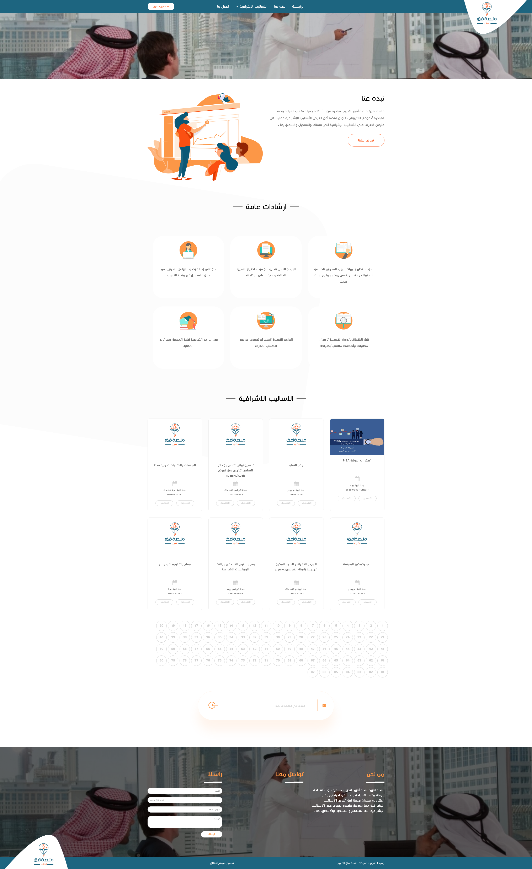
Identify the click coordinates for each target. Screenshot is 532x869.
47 (313, 649)
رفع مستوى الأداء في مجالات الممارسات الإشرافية (236, 567)
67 (313, 660)
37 (196, 637)
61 (382, 660)
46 (324, 649)
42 (371, 649)
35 (220, 637)
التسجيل (367, 498)
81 (382, 672)
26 (324, 637)
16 (208, 625)
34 (231, 637)
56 (208, 649)
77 (196, 660)
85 (336, 672)
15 (219, 625)
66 (324, 660)
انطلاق (214, 863)
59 (173, 649)
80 (161, 660)
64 (348, 660)
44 (348, 649)
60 (161, 649)
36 (208, 637)
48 (301, 649)
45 (336, 649)
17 (196, 625)
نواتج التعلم (296, 465)
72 (254, 660)
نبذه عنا (279, 6)
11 (266, 625)
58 (185, 649)
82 (371, 672)
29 (289, 637)
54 (231, 649)
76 (208, 660)
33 (243, 637)
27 (313, 637)
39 (173, 637)
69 (289, 660)
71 (266, 660)
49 (289, 649)
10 (278, 625)
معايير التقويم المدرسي (175, 564)
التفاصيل (346, 498)
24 (348, 637)
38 (185, 637)
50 (278, 649)
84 (348, 672)
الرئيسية (298, 6)
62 (371, 660)
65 (336, 660)
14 (231, 625)
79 (173, 660)
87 (313, 672)
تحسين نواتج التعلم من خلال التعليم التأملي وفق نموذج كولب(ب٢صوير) (236, 470)
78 (185, 660)
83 (359, 672)
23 (359, 637)
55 (220, 649)
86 (324, 672)
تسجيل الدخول (159, 6)
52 (254, 649)
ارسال (211, 834)
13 (243, 625)
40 (161, 637)
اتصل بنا (223, 6)
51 (266, 649)
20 (161, 625)
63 (359, 660)
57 (196, 649)
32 (254, 637)
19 (173, 625)
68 (301, 660)
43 (359, 649)
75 (220, 660)
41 (382, 649)
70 (278, 660)
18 (184, 625)
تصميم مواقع (226, 863)
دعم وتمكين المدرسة (357, 564)
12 (254, 625)
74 (231, 660)
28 (301, 637)
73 (243, 660)
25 (336, 637)
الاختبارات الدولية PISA (357, 460)
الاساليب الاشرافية (253, 6)
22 (371, 637)
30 (278, 637)
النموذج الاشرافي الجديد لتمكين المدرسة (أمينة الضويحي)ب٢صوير (296, 567)
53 (243, 649)
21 (382, 637)
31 (266, 637)
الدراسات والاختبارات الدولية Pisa (175, 465)
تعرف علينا (366, 140)
